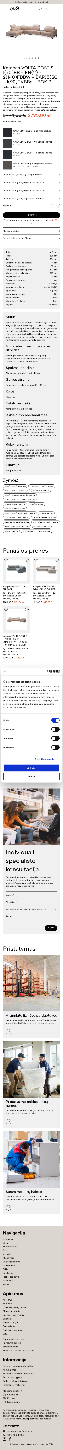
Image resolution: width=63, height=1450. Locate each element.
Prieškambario (10, 1246)
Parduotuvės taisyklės (13, 1339)
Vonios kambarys (11, 1261)
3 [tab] (30, 58)
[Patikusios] (40, 8)
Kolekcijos (8, 1273)
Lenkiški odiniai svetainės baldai (20, 495)
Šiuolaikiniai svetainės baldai (36, 531)
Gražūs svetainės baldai (16, 518)
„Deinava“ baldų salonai (14, 1307)
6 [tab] (38, 58)
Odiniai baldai (46, 513)
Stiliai (5, 1269)
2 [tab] (27, 58)
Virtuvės (7, 1254)
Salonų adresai (41, 2)
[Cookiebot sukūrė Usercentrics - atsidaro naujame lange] (47, 671)
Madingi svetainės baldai (17, 522)
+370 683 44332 (15, 1435)
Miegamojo (8, 1258)
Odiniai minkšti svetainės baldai (20, 500)
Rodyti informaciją (44, 759)
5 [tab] (35, 58)
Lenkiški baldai (37, 504)
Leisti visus (31, 768)
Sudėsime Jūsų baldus (24, 1192)
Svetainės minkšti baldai (44, 518)
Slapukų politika (10, 1346)
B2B (5, 1334)
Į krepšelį (32, 215)
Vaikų (5, 1243)
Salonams (7, 1318)
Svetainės (8, 1239)
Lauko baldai (9, 1265)
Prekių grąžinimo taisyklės (16, 1381)
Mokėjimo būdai (11, 1391)
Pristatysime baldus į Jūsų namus (27, 1104)
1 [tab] (24, 58)
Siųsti (51, 928)
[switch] (55, 729)
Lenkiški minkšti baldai (15, 486)
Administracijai (10, 1322)
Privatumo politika (12, 1343)
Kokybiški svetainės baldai (45, 522)
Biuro (5, 1250)
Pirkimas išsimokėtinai (14, 1385)
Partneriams (9, 1326)
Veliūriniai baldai (41, 491)
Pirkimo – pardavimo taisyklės (18, 1366)
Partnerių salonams (12, 1330)
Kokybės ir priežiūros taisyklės (18, 1373)
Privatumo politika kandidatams (18, 1350)
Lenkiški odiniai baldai (15, 509)
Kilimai (6, 1284)
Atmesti (31, 776)
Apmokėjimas (9, 1370)
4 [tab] (33, 58)
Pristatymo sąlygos (12, 1377)
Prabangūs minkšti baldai (17, 527)
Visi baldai (8, 1280)
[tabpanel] (31, 31)
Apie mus (7, 1300)
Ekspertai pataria (11, 1311)
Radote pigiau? (10, 121)
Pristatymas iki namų (23, 2)
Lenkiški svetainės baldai (41, 486)
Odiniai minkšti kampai (15, 504)
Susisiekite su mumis (13, 1315)
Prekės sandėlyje (11, 1277)
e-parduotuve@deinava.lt (20, 1431)
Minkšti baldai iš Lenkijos (16, 491)
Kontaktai (7, 1303)
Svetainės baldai (42, 527)
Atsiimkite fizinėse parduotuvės (31, 1015)
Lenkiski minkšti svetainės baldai (20, 513)
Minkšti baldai (11, 531)
